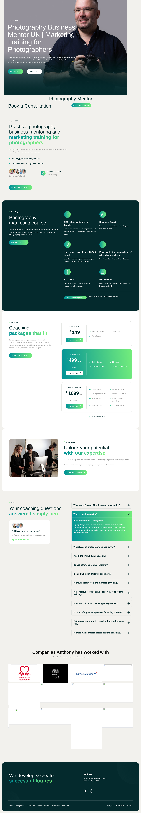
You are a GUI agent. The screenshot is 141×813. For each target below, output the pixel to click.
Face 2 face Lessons (35, 806)
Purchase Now (73, 340)
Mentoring (47, 806)
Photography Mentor (70, 98)
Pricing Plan (19, 806)
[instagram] (90, 791)
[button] (102, 505)
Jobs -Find (65, 806)
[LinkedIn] (85, 791)
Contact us (56, 806)
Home (11, 806)
